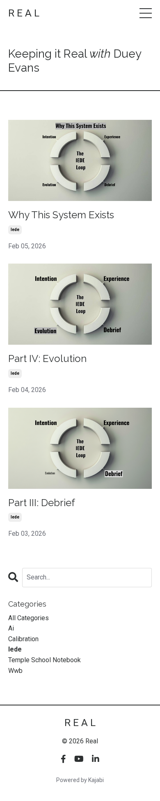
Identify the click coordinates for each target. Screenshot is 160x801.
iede (15, 229)
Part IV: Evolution (47, 358)
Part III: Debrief (41, 503)
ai (11, 628)
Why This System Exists (61, 215)
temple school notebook (44, 660)
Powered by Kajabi (80, 780)
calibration (23, 639)
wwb (15, 671)
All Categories (28, 618)
